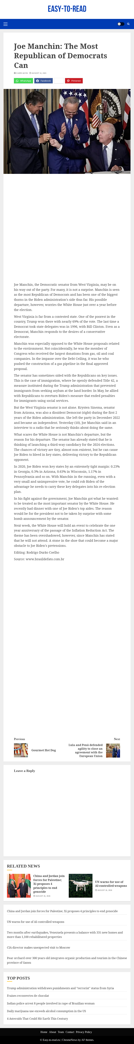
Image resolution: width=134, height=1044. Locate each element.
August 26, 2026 (43, 896)
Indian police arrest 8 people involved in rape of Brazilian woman (51, 1003)
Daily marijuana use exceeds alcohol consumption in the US (46, 1011)
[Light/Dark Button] (120, 24)
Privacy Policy (84, 1032)
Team (61, 1032)
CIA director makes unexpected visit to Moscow (38, 947)
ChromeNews (69, 1039)
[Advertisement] (67, 203)
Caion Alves (22, 73)
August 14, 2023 (39, 73)
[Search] (128, 23)
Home (43, 1032)
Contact (70, 1032)
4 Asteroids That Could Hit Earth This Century (37, 1019)
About (52, 1032)
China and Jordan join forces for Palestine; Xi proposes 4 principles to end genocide (49, 884)
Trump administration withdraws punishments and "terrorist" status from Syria (60, 988)
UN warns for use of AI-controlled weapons (111, 884)
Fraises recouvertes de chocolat (28, 996)
